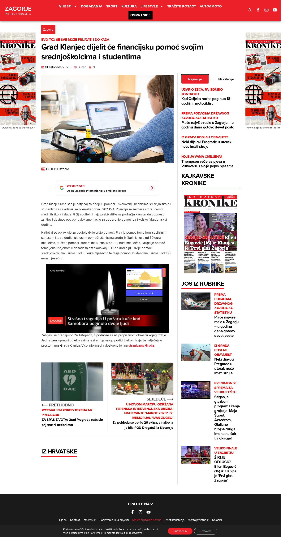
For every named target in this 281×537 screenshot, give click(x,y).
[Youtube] (275, 10)
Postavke (205, 531)
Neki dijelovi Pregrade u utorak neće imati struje (206, 142)
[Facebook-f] (258, 10)
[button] (250, 11)
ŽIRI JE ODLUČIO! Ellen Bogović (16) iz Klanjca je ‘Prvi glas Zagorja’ (225, 464)
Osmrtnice (140, 15)
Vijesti (65, 6)
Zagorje (48, 29)
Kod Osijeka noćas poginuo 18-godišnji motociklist (206, 96)
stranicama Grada (141, 345)
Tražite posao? (181, 6)
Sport (112, 6)
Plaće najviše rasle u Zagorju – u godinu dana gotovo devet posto (207, 120)
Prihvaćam (180, 531)
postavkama (135, 533)
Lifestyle (149, 6)
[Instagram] (266, 10)
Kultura (129, 6)
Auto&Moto (211, 6)
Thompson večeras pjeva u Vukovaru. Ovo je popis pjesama (207, 161)
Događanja (91, 6)
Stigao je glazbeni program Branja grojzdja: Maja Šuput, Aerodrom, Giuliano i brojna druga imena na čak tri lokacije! (227, 411)
